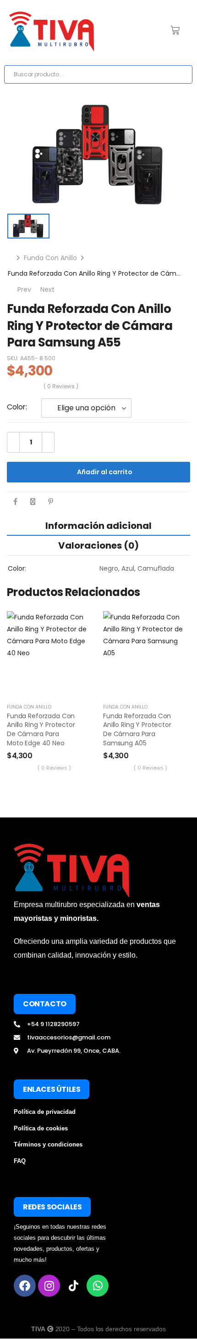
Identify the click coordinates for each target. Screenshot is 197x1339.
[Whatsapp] (98, 1286)
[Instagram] (49, 1286)
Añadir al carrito (104, 472)
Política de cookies (41, 1128)
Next (52, 289)
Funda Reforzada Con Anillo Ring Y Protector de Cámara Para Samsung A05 (137, 729)
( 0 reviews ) (61, 386)
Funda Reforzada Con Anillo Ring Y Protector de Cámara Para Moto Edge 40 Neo (41, 729)
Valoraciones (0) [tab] (98, 545)
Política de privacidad (45, 1111)
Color (16, 407)
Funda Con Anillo (50, 257)
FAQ (20, 1160)
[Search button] (182, 74)
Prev (22, 289)
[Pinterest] (50, 501)
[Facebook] (15, 501)
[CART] (175, 30)
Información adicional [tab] (98, 525)
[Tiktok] (73, 1286)
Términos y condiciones (48, 1144)
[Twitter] (32, 501)
